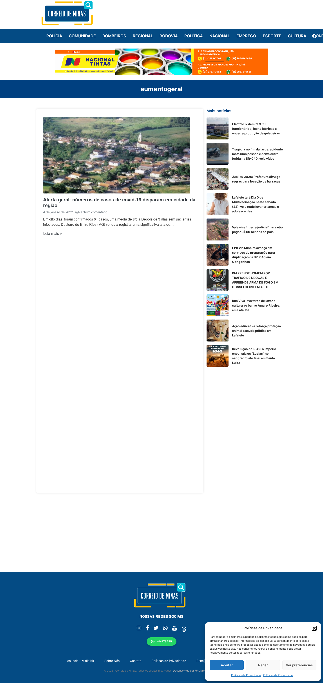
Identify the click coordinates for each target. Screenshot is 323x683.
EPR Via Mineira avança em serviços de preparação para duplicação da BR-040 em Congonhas (253, 255)
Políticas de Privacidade (246, 675)
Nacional (219, 36)
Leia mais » (52, 233)
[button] (314, 628)
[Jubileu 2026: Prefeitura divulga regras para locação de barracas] (218, 179)
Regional (143, 36)
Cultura (297, 36)
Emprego (246, 36)
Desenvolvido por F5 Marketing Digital (196, 670)
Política (193, 36)
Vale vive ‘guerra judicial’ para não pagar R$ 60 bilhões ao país (257, 229)
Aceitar (227, 665)
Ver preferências (299, 665)
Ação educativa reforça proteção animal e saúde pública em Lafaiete (256, 330)
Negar (263, 665)
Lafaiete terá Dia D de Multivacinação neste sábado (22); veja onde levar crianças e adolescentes (255, 204)
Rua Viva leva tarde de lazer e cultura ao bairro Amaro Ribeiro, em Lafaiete (256, 305)
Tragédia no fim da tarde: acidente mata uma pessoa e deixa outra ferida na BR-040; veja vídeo (257, 153)
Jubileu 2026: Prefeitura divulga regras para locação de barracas (256, 179)
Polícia (54, 36)
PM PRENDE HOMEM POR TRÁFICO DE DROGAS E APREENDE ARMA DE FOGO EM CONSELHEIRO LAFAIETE (255, 280)
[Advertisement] (203, 12)
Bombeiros (114, 36)
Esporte (272, 36)
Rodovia (169, 36)
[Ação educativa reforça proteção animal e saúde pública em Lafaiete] (218, 331)
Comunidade (82, 36)
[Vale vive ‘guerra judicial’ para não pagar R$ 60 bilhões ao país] (218, 229)
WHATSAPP (164, 641)
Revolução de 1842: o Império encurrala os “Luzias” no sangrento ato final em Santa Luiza (254, 356)
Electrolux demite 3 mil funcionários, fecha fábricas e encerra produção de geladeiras (256, 128)
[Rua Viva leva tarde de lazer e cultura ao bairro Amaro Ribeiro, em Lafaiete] (218, 305)
